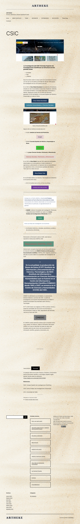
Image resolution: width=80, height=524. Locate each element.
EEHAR (40, 148)
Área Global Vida (40, 173)
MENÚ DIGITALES (16, 18)
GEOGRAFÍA (35, 18)
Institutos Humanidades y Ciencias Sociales (40, 105)
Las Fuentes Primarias (37, 471)
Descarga (35, 368)
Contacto (8, 21)
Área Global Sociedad (40, 100)
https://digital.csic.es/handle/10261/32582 (34, 378)
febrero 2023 (9, 498)
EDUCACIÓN (55, 18)
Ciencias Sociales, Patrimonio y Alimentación (40, 157)
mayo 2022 (8, 503)
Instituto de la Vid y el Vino (40, 187)
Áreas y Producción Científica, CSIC (40, 125)
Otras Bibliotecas (36, 484)
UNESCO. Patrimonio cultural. (38, 456)
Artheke (9, 13)
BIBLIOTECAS (35, 442)
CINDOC (40, 317)
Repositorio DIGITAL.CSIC (38, 244)
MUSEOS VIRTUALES (36, 449)
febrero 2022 (9, 505)
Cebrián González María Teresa (31, 399)
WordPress (71, 517)
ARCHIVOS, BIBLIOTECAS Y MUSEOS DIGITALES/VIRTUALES (40, 428)
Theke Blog (65, 18)
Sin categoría (33, 496)
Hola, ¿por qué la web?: (37, 421)
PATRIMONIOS (45, 18)
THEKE (26, 18)
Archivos (34, 477)
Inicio (7, 18)
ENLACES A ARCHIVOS (37, 435)
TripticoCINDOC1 (26, 368)
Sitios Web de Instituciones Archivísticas (38, 463)
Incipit (40, 137)
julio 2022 (8, 499)
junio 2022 (8, 501)
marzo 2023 (9, 496)
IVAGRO (40, 218)
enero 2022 (9, 507)
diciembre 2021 (9, 509)
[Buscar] (25, 417)
